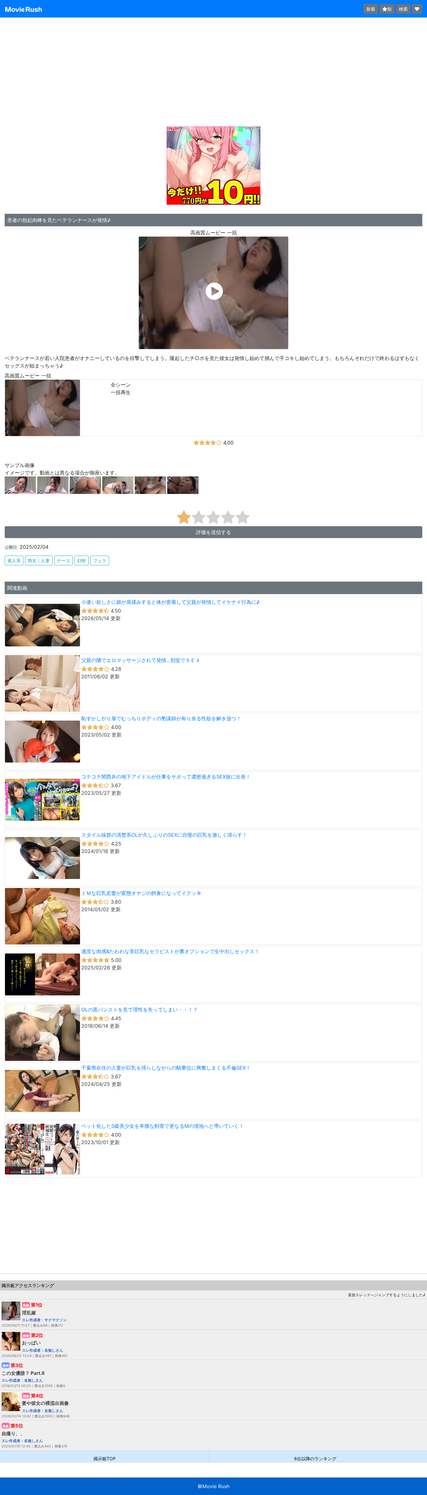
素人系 (14, 560)
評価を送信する (213, 532)
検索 (403, 9)
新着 (370, 9)
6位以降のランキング (315, 1458)
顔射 (81, 560)
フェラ (99, 560)
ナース (63, 560)
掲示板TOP (104, 1458)
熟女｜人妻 (39, 560)
